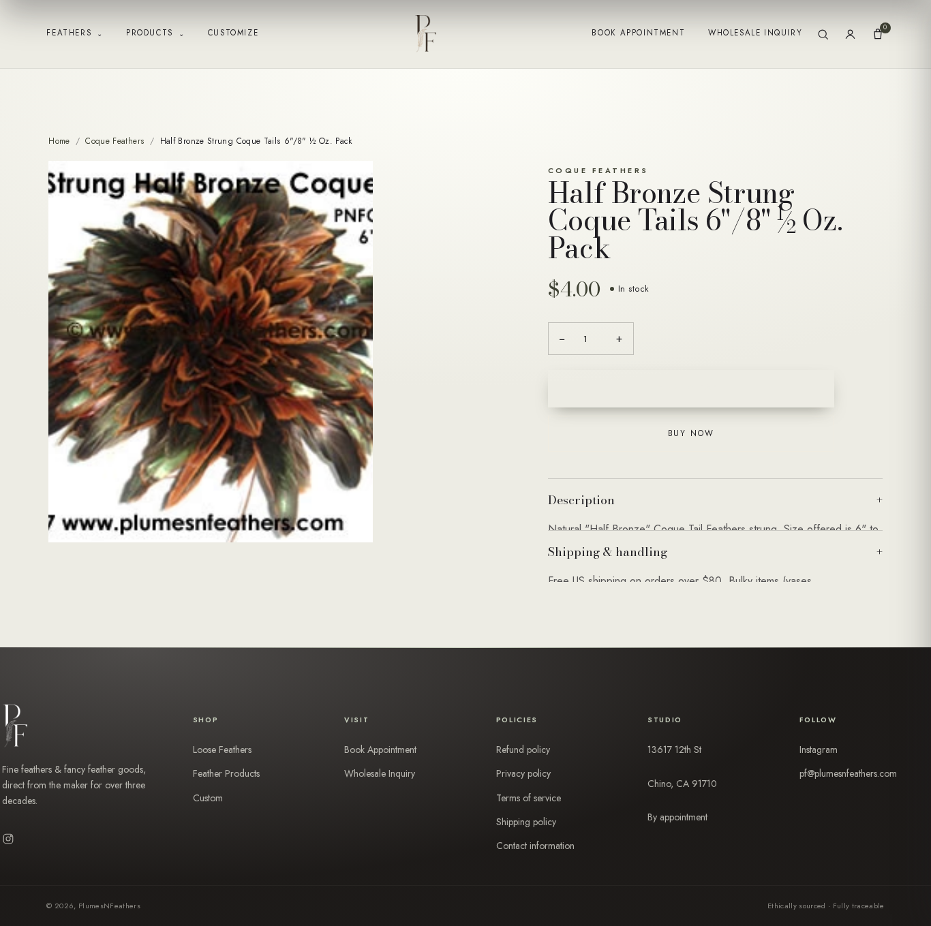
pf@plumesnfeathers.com (848, 773)
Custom (208, 798)
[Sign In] (850, 34)
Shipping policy (526, 822)
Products (155, 33)
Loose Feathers (222, 749)
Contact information (535, 845)
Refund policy (523, 749)
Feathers (74, 33)
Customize (233, 32)
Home (59, 141)
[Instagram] (8, 839)
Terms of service (528, 798)
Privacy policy (523, 773)
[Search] (822, 34)
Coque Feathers (114, 141)
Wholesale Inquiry (755, 32)
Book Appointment (638, 32)
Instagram (818, 749)
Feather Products (226, 773)
